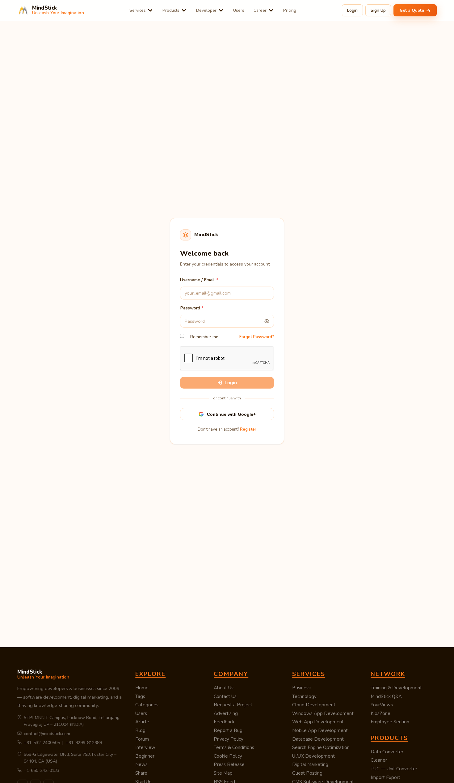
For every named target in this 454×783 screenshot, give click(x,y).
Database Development (318, 739)
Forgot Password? (256, 337)
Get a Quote (412, 10)
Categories (146, 705)
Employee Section (390, 722)
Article (142, 722)
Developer (206, 10)
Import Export (385, 777)
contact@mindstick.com (47, 734)
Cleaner (379, 760)
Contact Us (225, 696)
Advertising (226, 713)
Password (190, 308)
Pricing (289, 10)
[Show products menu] (184, 10)
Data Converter (387, 752)
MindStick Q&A (386, 696)
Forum (142, 739)
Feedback (224, 722)
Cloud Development (313, 705)
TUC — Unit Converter (394, 769)
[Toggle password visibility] (267, 321)
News (141, 764)
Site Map (223, 773)
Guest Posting (307, 773)
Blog (140, 730)
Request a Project (233, 705)
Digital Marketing (310, 764)
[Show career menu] (271, 10)
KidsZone (380, 713)
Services (137, 10)
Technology (304, 696)
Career (260, 10)
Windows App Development (323, 713)
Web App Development (318, 722)
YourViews (382, 705)
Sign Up (378, 10)
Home (142, 688)
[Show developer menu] (221, 10)
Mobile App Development (320, 730)
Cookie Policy (228, 756)
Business (301, 688)
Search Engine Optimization (321, 747)
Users (238, 10)
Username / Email (197, 280)
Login (352, 10)
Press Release (229, 764)
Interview (145, 747)
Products (170, 10)
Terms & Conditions (234, 747)
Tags (140, 696)
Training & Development (396, 688)
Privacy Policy (228, 739)
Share (141, 773)
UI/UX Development (313, 756)
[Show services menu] (150, 10)
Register (248, 429)
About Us (223, 688)
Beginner (144, 756)
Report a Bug (228, 730)
